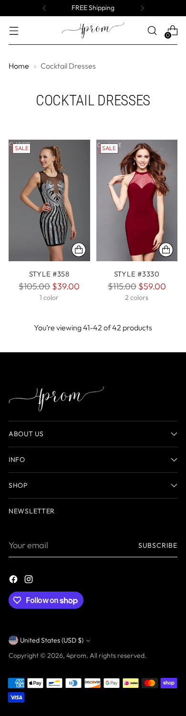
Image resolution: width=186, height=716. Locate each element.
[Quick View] (78, 249)
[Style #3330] (137, 201)
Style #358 (49, 273)
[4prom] (93, 30)
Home (19, 66)
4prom (76, 655)
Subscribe (157, 545)
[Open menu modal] (13, 31)
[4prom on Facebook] (14, 580)
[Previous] (44, 8)
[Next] (142, 8)
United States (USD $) (51, 640)
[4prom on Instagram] (29, 580)
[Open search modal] (152, 31)
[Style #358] (49, 201)
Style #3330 (137, 273)
